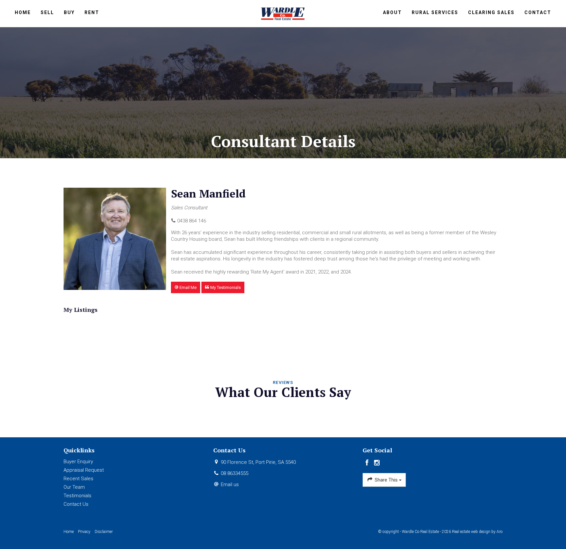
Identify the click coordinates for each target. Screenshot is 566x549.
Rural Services (435, 12)
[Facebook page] (368, 463)
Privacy (84, 531)
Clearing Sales (491, 12)
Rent (92, 12)
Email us (230, 484)
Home (23, 12)
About (392, 12)
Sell (47, 12)
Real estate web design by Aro (477, 531)
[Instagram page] (377, 463)
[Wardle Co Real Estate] (283, 13)
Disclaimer (104, 531)
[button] (185, 287)
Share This (386, 480)
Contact (537, 12)
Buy (69, 12)
